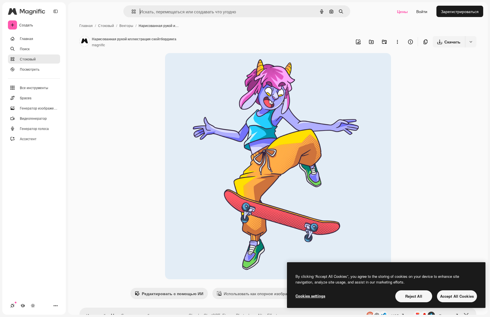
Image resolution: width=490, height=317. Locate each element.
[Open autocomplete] (131, 11)
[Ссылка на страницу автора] (84, 41)
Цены (402, 11)
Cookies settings (310, 296)
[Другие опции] (397, 41)
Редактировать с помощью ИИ (172, 293)
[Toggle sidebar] (55, 11)
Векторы (126, 25)
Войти (421, 11)
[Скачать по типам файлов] (470, 41)
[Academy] (22, 305)
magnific (98, 44)
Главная (86, 25)
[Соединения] (12, 305)
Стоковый (106, 25)
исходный (203, 64)
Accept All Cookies (457, 296)
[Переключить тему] (32, 305)
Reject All (413, 296)
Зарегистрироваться (460, 11)
